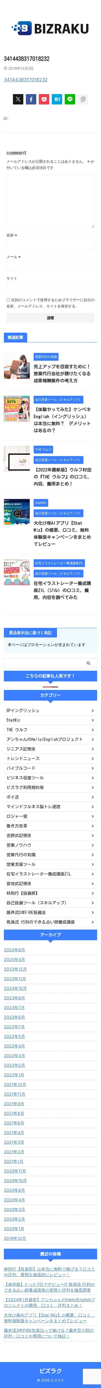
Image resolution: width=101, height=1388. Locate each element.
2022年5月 (14, 1036)
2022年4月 (14, 1046)
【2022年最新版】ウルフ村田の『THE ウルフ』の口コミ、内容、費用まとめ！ (63, 477)
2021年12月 (15, 1084)
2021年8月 (14, 1113)
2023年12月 (15, 969)
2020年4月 (14, 1199)
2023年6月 (14, 1017)
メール (13, 256)
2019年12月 (15, 1238)
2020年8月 (14, 1190)
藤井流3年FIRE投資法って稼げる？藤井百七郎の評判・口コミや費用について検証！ (49, 1333)
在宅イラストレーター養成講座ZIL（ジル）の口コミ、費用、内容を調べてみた (62, 590)
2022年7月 (14, 1026)
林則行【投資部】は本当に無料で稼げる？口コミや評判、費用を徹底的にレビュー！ (49, 1271)
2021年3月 (14, 1142)
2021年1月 (14, 1161)
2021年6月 (14, 1123)
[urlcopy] (83, 99)
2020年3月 (14, 1209)
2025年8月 (14, 949)
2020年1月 (14, 1228)
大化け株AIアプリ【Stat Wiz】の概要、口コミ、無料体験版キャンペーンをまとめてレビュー (49, 1317)
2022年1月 (14, 1074)
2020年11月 (15, 1171)
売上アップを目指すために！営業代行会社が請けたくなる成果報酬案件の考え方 (62, 373)
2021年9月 (14, 1103)
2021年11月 (14, 1094)
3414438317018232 (26, 79)
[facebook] (31, 99)
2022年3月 (14, 1055)
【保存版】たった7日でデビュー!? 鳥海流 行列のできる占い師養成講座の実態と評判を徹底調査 (49, 1287)
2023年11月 (15, 978)
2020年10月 (15, 1180)
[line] (70, 99)
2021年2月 (14, 1151)
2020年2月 (14, 1219)
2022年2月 (14, 1065)
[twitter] (18, 99)
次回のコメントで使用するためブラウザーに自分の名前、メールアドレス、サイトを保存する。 (50, 303)
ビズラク (50, 1371)
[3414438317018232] (57, 99)
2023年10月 (15, 988)
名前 (11, 235)
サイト (11, 278)
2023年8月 (14, 998)
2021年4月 (14, 1132)
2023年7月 (14, 1007)
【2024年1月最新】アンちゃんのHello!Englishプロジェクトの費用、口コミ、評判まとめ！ (49, 1302)
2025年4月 (14, 959)
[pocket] (44, 99)
